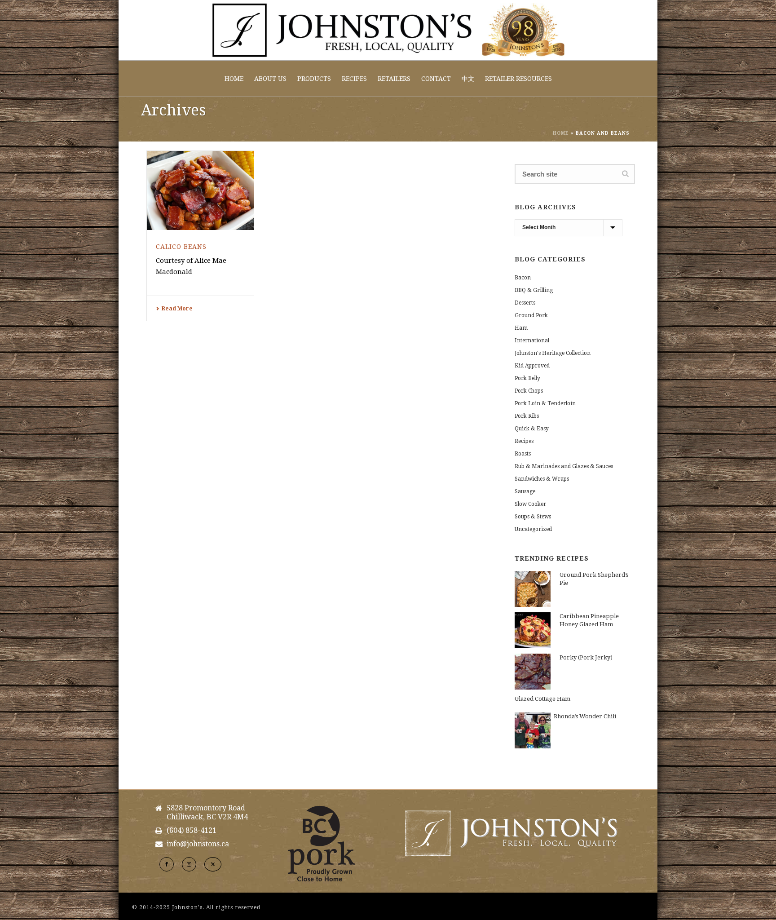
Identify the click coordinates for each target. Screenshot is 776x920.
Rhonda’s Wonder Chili (585, 716)
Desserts (525, 303)
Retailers (394, 78)
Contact (436, 78)
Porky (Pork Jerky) (586, 657)
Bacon (523, 277)
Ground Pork (531, 315)
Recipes (354, 78)
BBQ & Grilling (534, 290)
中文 (468, 78)
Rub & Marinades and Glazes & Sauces (564, 466)
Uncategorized (533, 529)
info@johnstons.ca (198, 844)
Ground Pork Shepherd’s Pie (594, 578)
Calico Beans (181, 246)
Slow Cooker (530, 504)
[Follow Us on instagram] (189, 864)
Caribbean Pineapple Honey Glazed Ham (589, 620)
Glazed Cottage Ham (542, 698)
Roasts (523, 454)
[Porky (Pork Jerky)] (533, 672)
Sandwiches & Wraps (542, 479)
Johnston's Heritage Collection (553, 353)
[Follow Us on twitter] (212, 864)
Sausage (525, 491)
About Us (270, 78)
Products (314, 78)
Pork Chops (529, 391)
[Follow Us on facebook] (166, 864)
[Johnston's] (388, 30)
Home (234, 78)
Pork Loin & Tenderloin (545, 403)
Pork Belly (527, 378)
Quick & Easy (532, 428)
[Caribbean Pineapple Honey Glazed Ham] (533, 630)
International (532, 340)
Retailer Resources (518, 78)
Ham (521, 328)
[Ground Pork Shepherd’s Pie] (533, 589)
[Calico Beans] (200, 190)
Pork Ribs (527, 416)
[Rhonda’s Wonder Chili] (533, 730)
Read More (177, 308)
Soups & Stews (533, 516)
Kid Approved (532, 366)
